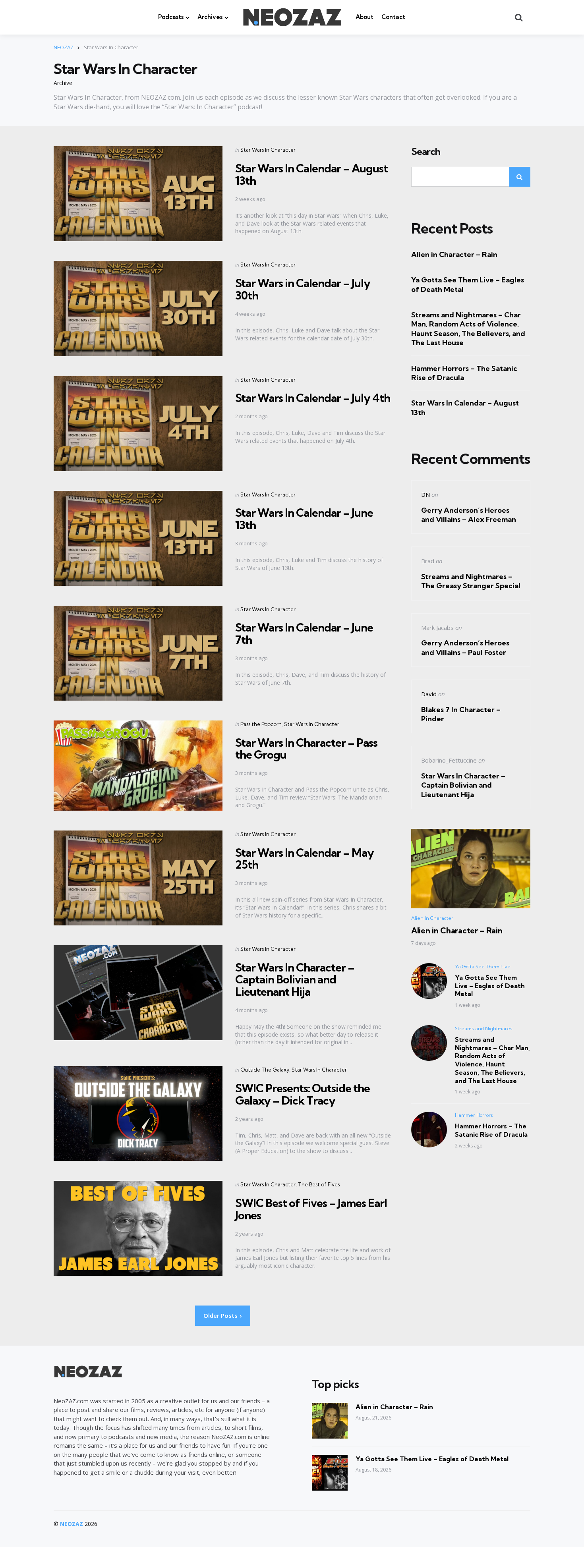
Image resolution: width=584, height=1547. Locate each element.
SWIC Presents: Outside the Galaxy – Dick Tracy (302, 1094)
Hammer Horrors (474, 1115)
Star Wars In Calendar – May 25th (304, 859)
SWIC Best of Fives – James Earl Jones (311, 1209)
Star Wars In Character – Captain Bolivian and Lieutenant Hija (294, 979)
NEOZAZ (71, 1524)
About (364, 17)
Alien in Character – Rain (454, 254)
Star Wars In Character (268, 150)
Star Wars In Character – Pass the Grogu (306, 749)
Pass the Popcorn (261, 724)
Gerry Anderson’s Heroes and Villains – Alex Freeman (468, 515)
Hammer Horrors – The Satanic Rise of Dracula (464, 373)
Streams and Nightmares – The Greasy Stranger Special (470, 581)
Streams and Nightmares (483, 1028)
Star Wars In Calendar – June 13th (304, 519)
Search (425, 151)
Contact (393, 17)
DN (425, 494)
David (429, 694)
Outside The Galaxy (264, 1069)
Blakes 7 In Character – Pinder (461, 714)
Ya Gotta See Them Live (483, 967)
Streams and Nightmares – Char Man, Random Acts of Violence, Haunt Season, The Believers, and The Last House (468, 328)
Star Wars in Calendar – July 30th (302, 289)
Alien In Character (432, 918)
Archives (209, 17)
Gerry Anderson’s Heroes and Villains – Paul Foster (465, 647)
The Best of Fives (319, 1184)
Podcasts (171, 17)
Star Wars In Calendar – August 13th (311, 174)
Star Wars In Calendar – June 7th (304, 633)
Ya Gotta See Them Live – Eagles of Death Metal (467, 284)
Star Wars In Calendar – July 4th (312, 398)
